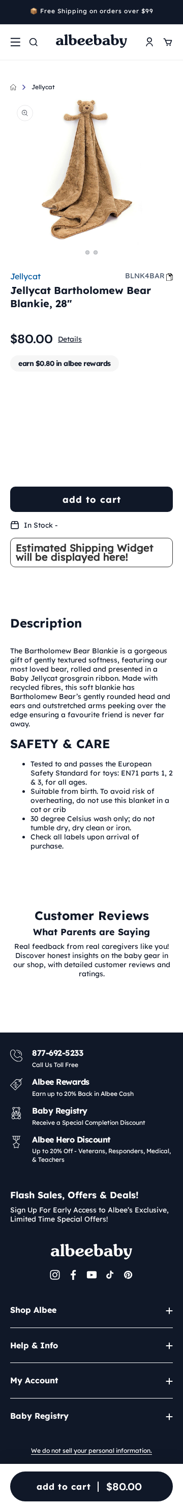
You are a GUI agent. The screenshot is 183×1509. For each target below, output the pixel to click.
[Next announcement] (169, 12)
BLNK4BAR (145, 275)
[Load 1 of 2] (87, 252)
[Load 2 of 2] (96, 252)
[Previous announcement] (14, 12)
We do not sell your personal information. (91, 1450)
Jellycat (43, 87)
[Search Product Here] (33, 42)
